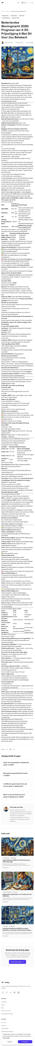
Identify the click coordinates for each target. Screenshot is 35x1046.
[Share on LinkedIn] (10, 749)
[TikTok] (10, 992)
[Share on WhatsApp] (14, 749)
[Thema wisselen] (18, 2)
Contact (3, 1025)
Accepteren (25, 1041)
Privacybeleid (4, 1028)
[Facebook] (14, 992)
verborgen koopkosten (20, 678)
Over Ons (3, 1022)
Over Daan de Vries (16, 807)
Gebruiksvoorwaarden (7, 1031)
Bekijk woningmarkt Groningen (22, 328)
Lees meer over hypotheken (10, 121)
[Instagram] (2, 992)
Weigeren (9, 1041)
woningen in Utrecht (19, 277)
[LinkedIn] (18, 992)
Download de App (16, 962)
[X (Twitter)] (6, 992)
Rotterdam (15, 688)
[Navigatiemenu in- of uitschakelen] (32, 2)
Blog (8, 11)
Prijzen (3, 1005)
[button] (17, 763)
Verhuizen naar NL (6, 1010)
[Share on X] (7, 749)
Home (2, 11)
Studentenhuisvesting (7, 1013)
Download (4, 1002)
